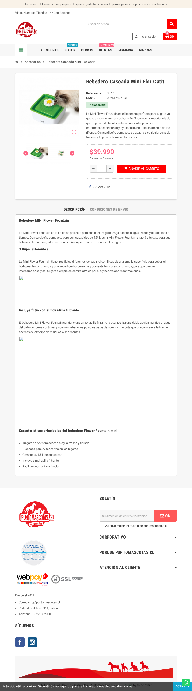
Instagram (32, 642)
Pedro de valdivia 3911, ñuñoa (38, 608)
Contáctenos (61, 12)
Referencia (93, 93)
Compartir (101, 187)
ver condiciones (156, 4)
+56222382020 (41, 614)
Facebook (20, 642)
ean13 (90, 98)
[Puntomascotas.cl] (26, 29)
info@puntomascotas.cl (44, 602)
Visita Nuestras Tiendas (31, 12)
